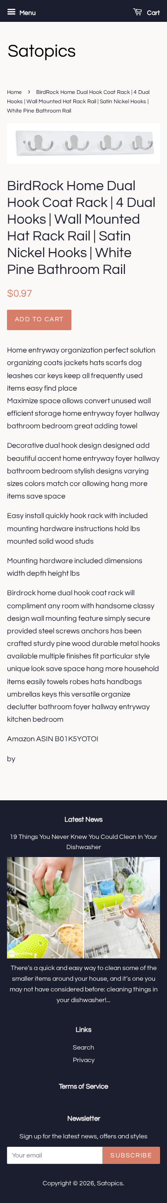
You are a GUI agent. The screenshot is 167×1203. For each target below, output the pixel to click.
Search (83, 1047)
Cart (153, 13)
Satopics (110, 1183)
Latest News (83, 819)
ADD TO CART (39, 319)
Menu (27, 13)
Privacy (84, 1060)
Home (14, 92)
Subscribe (131, 1155)
